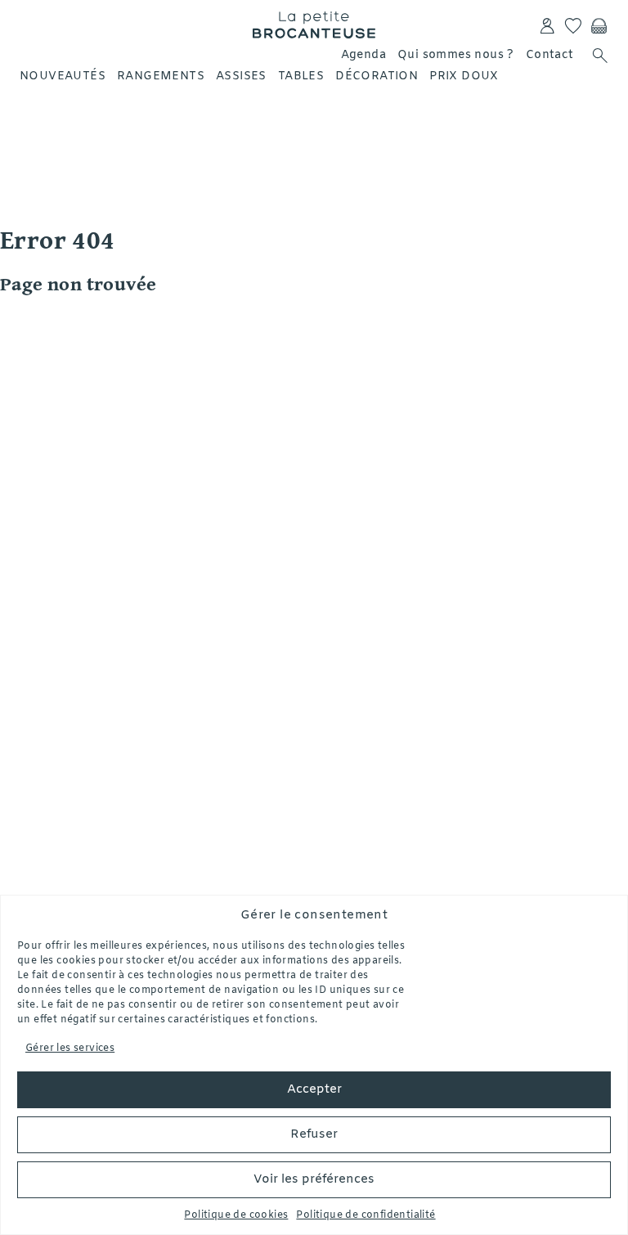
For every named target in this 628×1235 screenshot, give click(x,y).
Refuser (314, 1134)
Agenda (363, 55)
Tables (301, 76)
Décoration (376, 76)
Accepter (314, 1089)
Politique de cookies (236, 1215)
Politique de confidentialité (365, 1215)
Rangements (160, 76)
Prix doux (464, 76)
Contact (550, 55)
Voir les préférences (314, 1179)
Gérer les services (69, 1048)
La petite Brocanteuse (313, 24)
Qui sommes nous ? (455, 55)
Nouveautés (62, 76)
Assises (241, 76)
